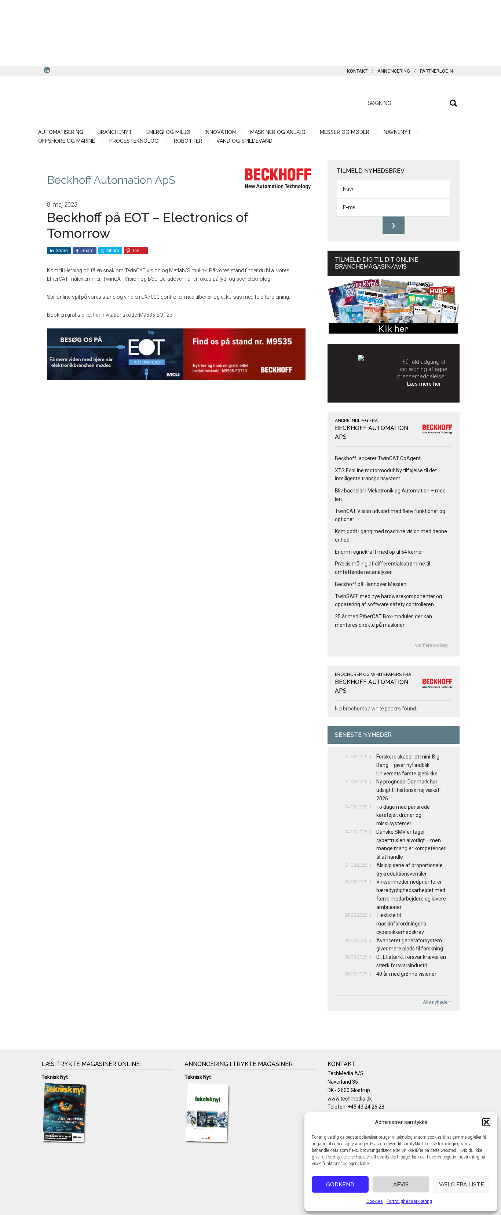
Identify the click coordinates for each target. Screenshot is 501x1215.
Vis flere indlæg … (433, 645)
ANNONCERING (393, 71)
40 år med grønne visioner (406, 974)
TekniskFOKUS (111, 102)
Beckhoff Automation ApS (111, 180)
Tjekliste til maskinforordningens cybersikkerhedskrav (401, 923)
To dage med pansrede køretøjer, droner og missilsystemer (403, 815)
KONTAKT (357, 71)
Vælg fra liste (461, 1184)
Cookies (374, 1201)
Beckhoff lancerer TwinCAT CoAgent (378, 458)
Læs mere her (424, 384)
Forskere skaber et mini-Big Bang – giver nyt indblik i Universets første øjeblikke (407, 765)
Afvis (401, 1184)
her (96, 315)
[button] (486, 1122)
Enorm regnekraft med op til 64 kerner (379, 552)
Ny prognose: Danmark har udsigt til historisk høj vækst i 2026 (409, 790)
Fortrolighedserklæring (409, 1201)
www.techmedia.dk (350, 1099)
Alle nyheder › (437, 1002)
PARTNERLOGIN (436, 71)
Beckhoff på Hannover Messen (370, 584)
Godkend (340, 1184)
